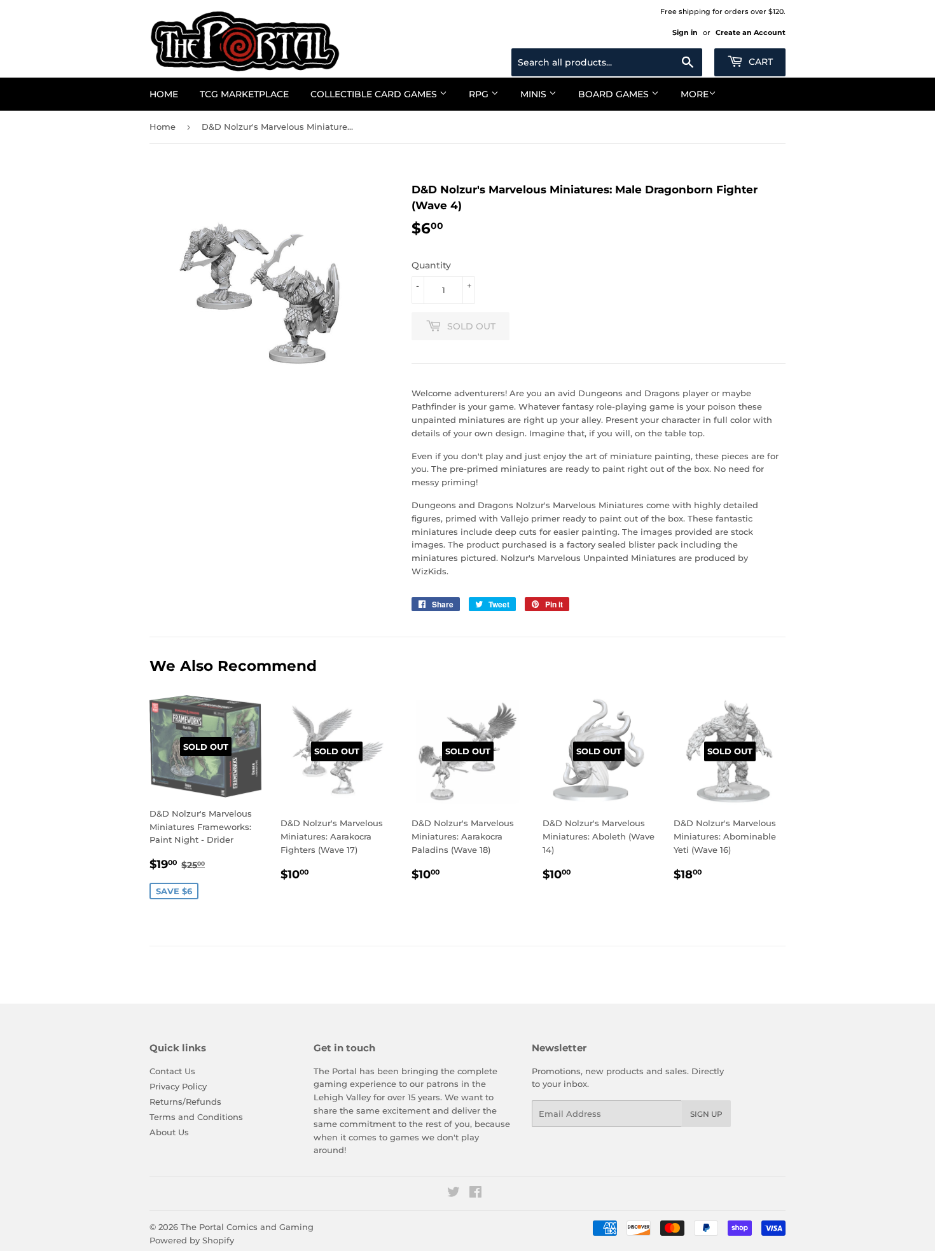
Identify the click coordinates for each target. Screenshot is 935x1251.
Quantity (431, 265)
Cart (759, 61)
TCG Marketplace (244, 94)
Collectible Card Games (375, 94)
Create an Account (751, 32)
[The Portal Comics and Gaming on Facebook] (475, 1194)
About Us (169, 1132)
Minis (534, 94)
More (695, 94)
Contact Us (172, 1071)
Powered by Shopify (191, 1240)
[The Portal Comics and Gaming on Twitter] (453, 1194)
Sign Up (706, 1114)
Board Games (614, 94)
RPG (480, 94)
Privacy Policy (178, 1086)
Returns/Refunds (185, 1101)
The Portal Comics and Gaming (247, 1227)
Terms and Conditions (196, 1117)
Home (163, 94)
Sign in (685, 32)
